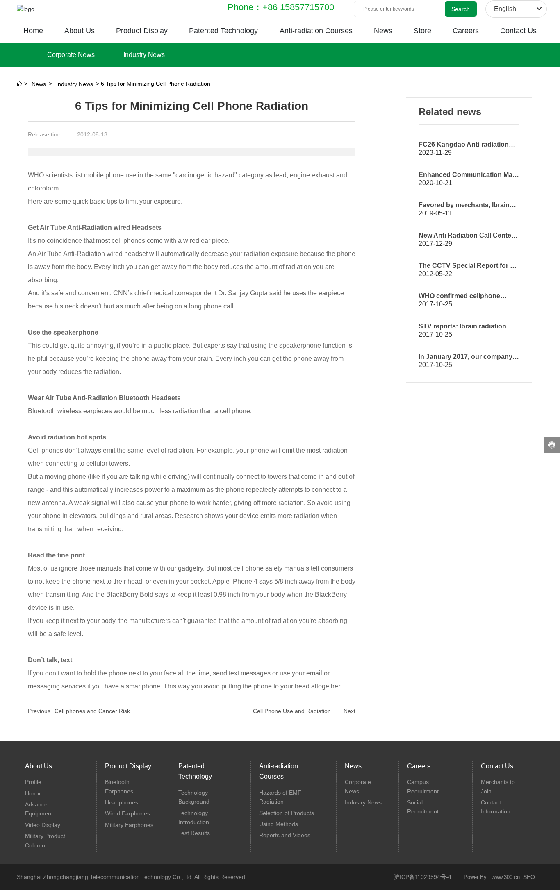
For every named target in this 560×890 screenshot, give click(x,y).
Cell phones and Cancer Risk (92, 711)
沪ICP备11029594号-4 (422, 877)
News (39, 84)
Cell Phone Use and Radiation (292, 711)
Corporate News (71, 54)
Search (460, 9)
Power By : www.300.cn (492, 877)
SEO (529, 877)
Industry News (144, 54)
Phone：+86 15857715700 (281, 7)
